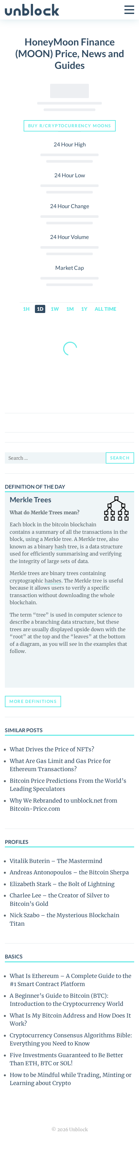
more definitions (33, 701)
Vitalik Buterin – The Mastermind (56, 861)
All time (105, 309)
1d (40, 309)
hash (60, 547)
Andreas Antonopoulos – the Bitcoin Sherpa (69, 872)
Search (120, 457)
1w (55, 309)
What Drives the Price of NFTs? (52, 749)
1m (70, 309)
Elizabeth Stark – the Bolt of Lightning (62, 884)
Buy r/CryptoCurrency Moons (69, 125)
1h (26, 309)
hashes (53, 581)
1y (84, 309)
